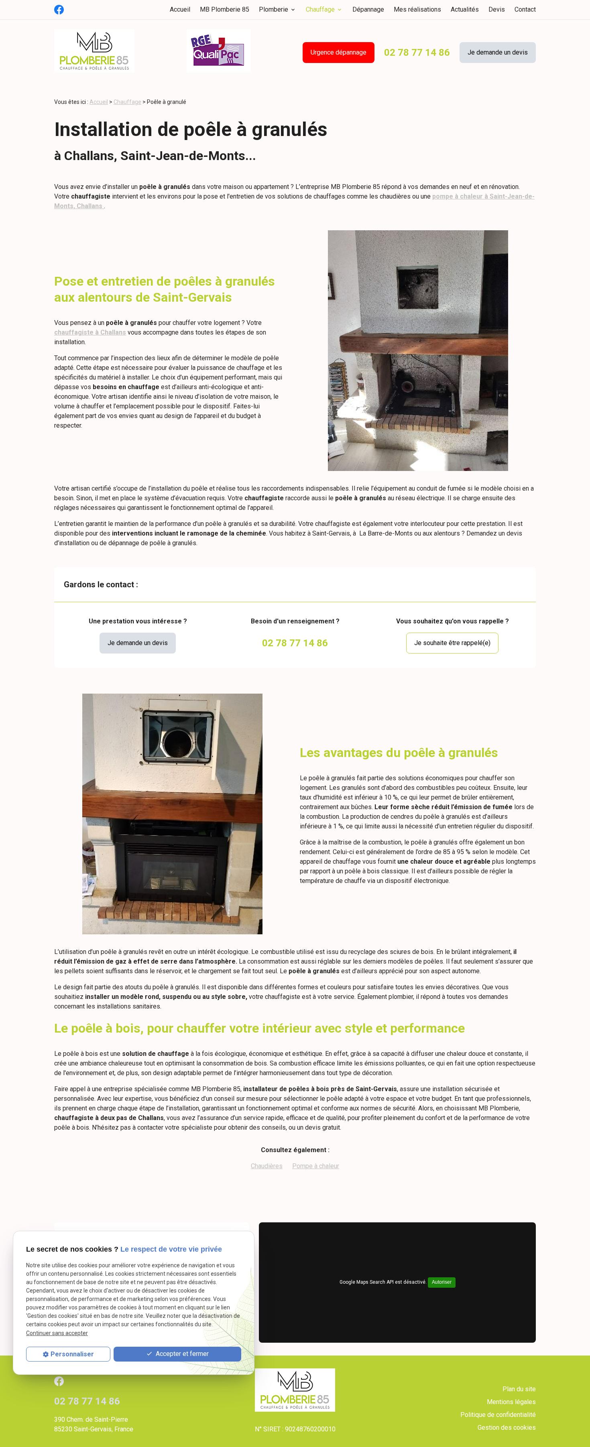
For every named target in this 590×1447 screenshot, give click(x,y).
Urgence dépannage (338, 52)
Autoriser (442, 1282)
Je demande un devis (498, 52)
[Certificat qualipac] (219, 52)
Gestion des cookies (507, 1427)
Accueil (180, 9)
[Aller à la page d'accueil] (94, 52)
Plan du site (519, 1389)
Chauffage (320, 9)
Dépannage (368, 9)
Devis (496, 9)
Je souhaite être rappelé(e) (452, 643)
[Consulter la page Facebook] (59, 9)
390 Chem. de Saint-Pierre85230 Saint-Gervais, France (93, 1424)
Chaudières (267, 1166)
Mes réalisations (417, 9)
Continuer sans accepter (57, 1332)
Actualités (465, 9)
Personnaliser (72, 1354)
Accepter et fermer (181, 1354)
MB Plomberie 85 (224, 9)
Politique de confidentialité (498, 1415)
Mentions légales (511, 1402)
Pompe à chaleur (315, 1166)
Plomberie (273, 9)
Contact (525, 9)
